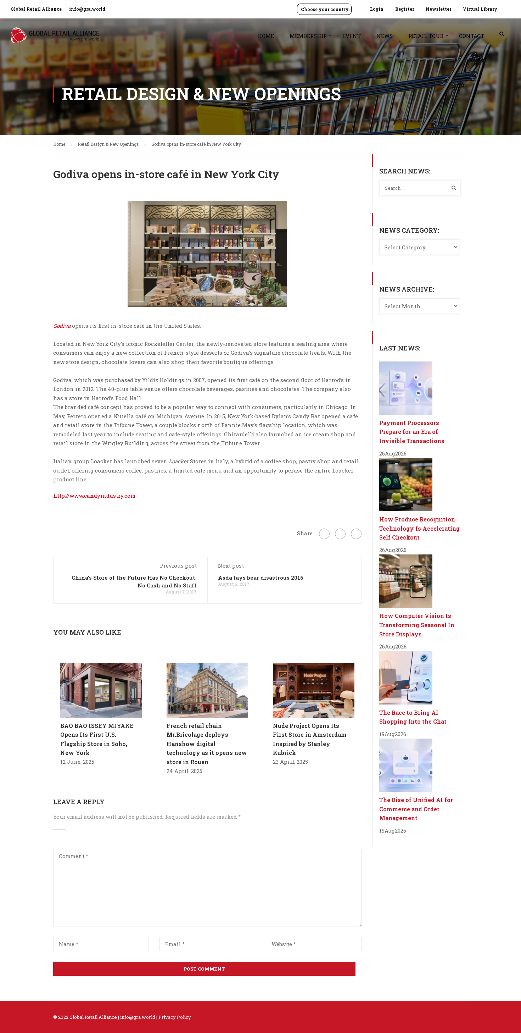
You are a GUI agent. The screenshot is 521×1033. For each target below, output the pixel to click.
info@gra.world (87, 9)
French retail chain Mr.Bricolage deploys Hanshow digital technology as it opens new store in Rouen (207, 744)
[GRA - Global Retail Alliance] (55, 38)
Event (351, 35)
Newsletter (438, 9)
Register (404, 9)
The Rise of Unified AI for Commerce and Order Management (416, 809)
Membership (308, 35)
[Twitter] (340, 534)
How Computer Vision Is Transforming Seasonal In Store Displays (416, 624)
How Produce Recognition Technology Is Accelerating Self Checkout (419, 528)
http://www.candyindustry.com (94, 495)
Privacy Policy (174, 1017)
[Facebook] (324, 534)
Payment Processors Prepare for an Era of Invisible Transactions (411, 431)
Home (266, 35)
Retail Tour (425, 35)
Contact (471, 35)
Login (376, 9)
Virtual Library (480, 9)
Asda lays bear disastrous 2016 (260, 577)
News (384, 35)
